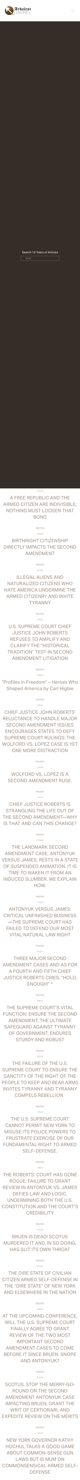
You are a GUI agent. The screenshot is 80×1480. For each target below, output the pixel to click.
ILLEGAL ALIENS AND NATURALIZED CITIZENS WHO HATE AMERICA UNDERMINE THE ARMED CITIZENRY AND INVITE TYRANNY (40, 590)
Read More (40, 528)
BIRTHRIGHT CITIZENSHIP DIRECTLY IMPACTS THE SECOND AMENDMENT (40, 547)
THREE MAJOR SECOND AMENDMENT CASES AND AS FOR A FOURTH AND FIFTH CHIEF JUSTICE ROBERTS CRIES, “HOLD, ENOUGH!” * (40, 971)
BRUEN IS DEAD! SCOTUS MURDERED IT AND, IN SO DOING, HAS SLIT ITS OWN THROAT (40, 1243)
